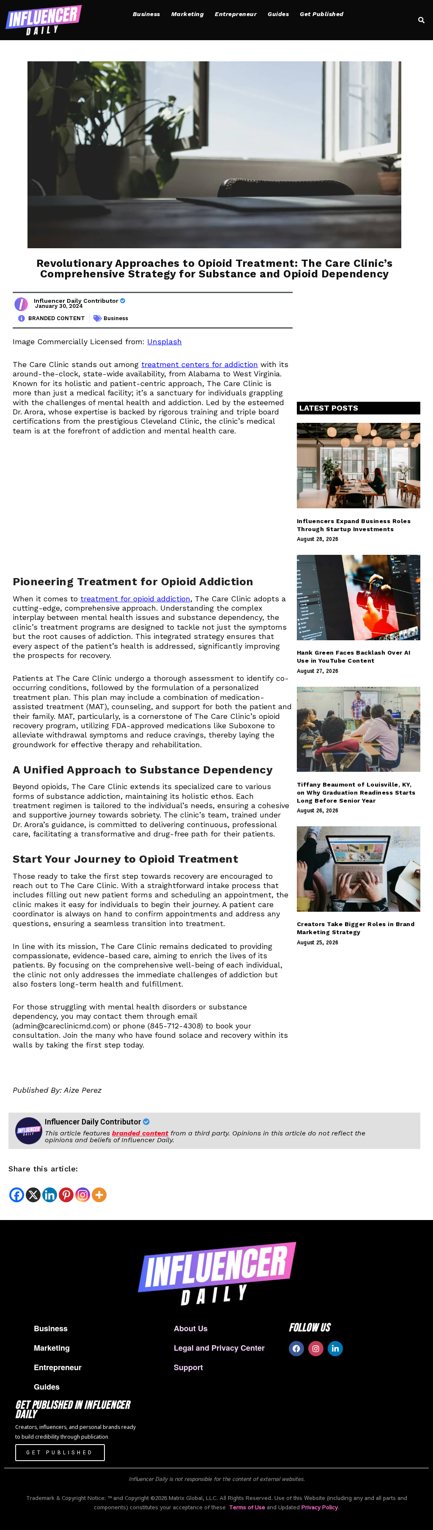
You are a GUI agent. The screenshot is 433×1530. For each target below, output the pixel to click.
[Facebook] (16, 1194)
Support (188, 1367)
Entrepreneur (236, 14)
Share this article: (43, 1168)
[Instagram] (82, 1194)
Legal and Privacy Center (219, 1347)
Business (146, 14)
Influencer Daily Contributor (77, 300)
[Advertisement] (153, 508)
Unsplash (164, 341)
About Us (191, 1328)
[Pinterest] (66, 1194)
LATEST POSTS (328, 407)
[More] (99, 1194)
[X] (33, 1194)
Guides (278, 14)
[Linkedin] (49, 1194)
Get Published (322, 14)
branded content (140, 1133)
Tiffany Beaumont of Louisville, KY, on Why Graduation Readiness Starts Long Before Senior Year (356, 792)
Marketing (187, 14)
